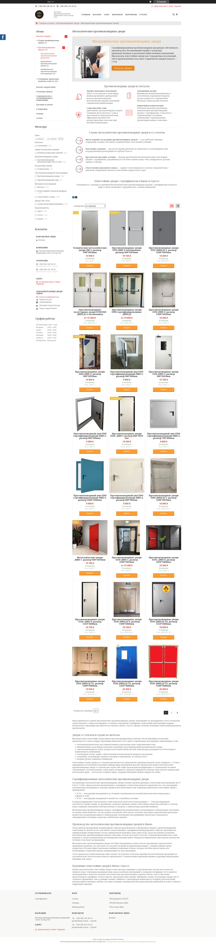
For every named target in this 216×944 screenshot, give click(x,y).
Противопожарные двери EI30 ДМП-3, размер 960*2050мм (163, 374)
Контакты (117, 14)
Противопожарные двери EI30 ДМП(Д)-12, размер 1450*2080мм (127, 683)
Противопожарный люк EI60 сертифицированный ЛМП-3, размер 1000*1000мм (89, 497)
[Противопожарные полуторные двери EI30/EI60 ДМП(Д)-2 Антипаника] (89, 289)
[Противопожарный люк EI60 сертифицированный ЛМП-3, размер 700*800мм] (163, 413)
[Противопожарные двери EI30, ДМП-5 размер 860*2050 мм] (126, 413)
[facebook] (73, 197)
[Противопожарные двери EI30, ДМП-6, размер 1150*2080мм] (89, 599)
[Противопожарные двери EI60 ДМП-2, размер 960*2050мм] (89, 351)
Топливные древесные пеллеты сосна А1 (48, 80)
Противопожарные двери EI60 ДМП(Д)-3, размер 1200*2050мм (163, 497)
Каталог (97, 14)
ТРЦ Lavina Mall (116, 907)
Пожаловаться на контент (117, 941)
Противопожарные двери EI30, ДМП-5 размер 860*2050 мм (126, 435)
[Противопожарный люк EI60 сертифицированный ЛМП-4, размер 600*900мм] (126, 475)
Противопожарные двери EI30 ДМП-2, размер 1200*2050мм (163, 312)
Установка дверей (44, 91)
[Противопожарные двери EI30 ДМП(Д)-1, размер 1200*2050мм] (163, 228)
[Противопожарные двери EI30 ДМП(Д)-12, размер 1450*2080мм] (126, 661)
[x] (76, 197)
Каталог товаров (43, 36)
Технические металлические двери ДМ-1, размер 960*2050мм (90, 250)
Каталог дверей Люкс (46, 87)
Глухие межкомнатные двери (48, 41)
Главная (86, 14)
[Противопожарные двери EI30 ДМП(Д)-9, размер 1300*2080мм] (126, 599)
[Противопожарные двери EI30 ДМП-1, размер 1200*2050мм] (126, 537)
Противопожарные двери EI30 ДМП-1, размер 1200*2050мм (127, 559)
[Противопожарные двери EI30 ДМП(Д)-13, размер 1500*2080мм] (163, 661)
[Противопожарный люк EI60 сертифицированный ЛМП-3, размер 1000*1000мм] (89, 475)
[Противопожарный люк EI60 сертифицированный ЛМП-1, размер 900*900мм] (126, 351)
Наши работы (78, 907)
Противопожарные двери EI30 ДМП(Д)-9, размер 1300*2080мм (127, 621)
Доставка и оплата (44, 104)
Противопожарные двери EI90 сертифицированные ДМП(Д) (127, 312)
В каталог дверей (123, 68)
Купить (90, 265)
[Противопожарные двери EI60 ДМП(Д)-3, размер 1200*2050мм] (163, 475)
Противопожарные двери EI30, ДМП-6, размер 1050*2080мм (163, 559)
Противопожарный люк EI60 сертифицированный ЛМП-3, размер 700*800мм (163, 435)
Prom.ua (120, 939)
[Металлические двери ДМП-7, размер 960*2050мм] (89, 537)
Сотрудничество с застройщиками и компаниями (44, 98)
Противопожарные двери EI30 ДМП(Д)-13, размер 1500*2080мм (163, 683)
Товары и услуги (46, 23)
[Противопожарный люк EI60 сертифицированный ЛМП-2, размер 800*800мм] (89, 413)
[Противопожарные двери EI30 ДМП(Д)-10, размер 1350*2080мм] (163, 599)
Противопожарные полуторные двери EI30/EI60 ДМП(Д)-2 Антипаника (90, 312)
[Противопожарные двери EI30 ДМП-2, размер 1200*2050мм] (163, 289)
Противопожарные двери (67, 23)
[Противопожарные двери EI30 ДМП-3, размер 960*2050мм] (163, 351)
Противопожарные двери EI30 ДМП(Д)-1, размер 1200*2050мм (163, 250)
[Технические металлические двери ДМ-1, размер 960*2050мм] (89, 228)
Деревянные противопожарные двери (49, 63)
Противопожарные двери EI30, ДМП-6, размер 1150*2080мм (90, 621)
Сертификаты (41, 899)
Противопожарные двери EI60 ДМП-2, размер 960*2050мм (90, 374)
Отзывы (39, 113)
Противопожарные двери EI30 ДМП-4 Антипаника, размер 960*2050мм (127, 250)
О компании (41, 109)
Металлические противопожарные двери (49, 55)
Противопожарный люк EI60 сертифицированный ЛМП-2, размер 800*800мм (89, 435)
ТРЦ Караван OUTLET (118, 899)
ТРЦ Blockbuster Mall (118, 903)
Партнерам (131, 14)
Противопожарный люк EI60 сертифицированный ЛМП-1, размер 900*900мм (126, 374)
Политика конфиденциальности (142, 941)
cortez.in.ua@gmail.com (48, 297)
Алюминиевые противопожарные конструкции (49, 71)
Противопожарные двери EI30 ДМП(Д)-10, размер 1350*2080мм (163, 621)
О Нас (107, 14)
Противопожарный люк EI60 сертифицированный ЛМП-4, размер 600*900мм (126, 497)
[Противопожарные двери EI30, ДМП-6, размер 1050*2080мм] (163, 537)
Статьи (143, 14)
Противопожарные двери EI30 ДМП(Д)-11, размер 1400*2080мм (90, 683)
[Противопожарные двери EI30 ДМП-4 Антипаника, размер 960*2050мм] (126, 228)
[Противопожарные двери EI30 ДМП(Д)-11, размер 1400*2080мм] (89, 661)
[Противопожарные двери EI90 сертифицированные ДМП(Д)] (126, 289)
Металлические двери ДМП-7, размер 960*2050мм (90, 558)
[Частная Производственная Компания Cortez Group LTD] (43, 14)
